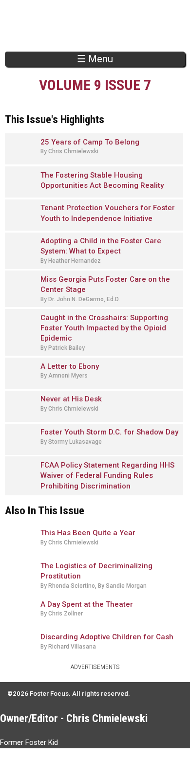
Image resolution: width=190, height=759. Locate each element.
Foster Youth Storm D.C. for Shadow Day (109, 432)
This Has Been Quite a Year (87, 532)
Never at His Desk (71, 399)
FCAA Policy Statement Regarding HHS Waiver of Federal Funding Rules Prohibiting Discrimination (107, 475)
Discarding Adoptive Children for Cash (106, 636)
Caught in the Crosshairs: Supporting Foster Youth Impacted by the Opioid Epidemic (104, 328)
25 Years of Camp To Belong (89, 142)
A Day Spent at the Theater (86, 604)
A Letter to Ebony (69, 366)
